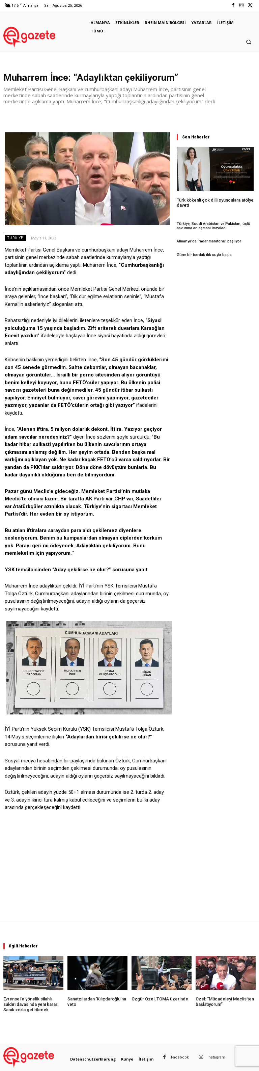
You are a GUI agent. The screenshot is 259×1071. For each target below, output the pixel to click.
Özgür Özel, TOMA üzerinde (160, 998)
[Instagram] (241, 5)
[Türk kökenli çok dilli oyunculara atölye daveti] (215, 169)
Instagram (216, 1057)
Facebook (180, 1057)
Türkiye (15, 237)
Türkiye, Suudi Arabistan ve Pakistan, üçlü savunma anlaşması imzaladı (213, 225)
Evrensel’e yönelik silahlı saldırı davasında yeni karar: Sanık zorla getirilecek (30, 1004)
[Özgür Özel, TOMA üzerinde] (162, 973)
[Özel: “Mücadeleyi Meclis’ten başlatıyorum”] (226, 973)
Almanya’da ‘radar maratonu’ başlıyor (209, 241)
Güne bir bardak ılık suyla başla (204, 255)
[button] (248, 42)
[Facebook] (233, 5)
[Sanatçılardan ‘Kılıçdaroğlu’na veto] (97, 973)
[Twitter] (250, 5)
